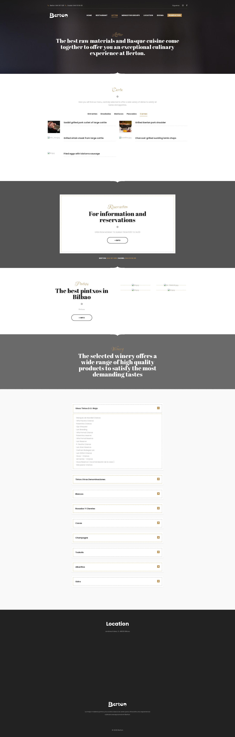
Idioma (160, 15)
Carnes (143, 114)
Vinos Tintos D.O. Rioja (86, 408)
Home (89, 15)
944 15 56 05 (130, 258)
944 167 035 (112, 258)
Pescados (132, 114)
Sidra (78, 581)
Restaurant (101, 15)
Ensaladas (106, 114)
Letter (114, 15)
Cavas (78, 523)
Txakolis (79, 552)
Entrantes (92, 114)
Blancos (79, 494)
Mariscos (118, 114)
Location (148, 15)
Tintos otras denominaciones (90, 479)
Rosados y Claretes (85, 508)
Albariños (80, 567)
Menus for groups (131, 15)
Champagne (81, 537)
